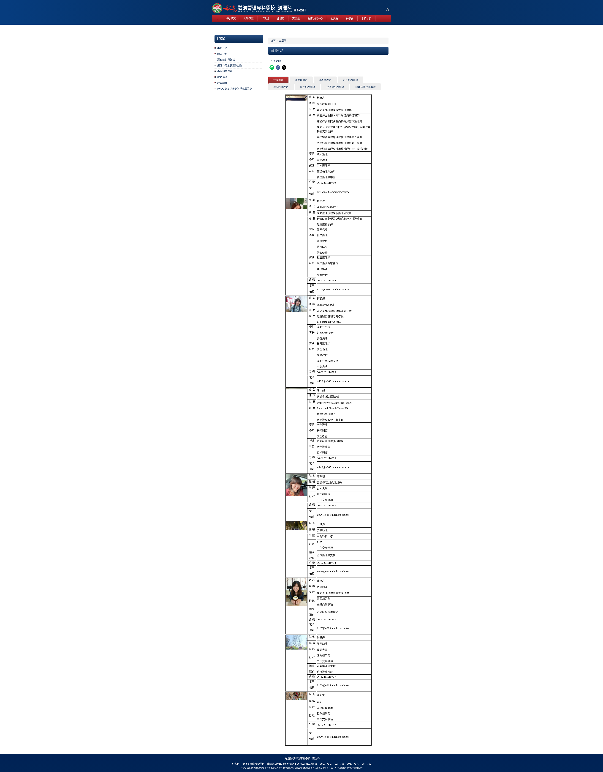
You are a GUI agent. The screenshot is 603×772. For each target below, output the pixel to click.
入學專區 (249, 18)
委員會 (334, 18)
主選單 (283, 40)
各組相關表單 (224, 71)
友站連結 (222, 77)
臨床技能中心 (315, 18)
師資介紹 (222, 53)
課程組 (280, 18)
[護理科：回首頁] (259, 8)
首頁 (273, 40)
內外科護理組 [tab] (350, 80)
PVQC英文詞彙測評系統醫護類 (234, 88)
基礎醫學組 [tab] (301, 80)
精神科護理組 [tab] (307, 86)
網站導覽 (231, 18)
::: (217, 18)
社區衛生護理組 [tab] (335, 86)
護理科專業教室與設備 (229, 65)
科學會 (349, 18)
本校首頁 (366, 18)
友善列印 (276, 61)
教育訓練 (222, 83)
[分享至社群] (272, 68)
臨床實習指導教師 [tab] (366, 86)
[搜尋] (388, 10)
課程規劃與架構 (226, 59)
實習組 (296, 18)
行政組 (265, 18)
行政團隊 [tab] (278, 80)
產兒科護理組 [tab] (280, 86)
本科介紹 (222, 48)
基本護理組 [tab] (325, 80)
